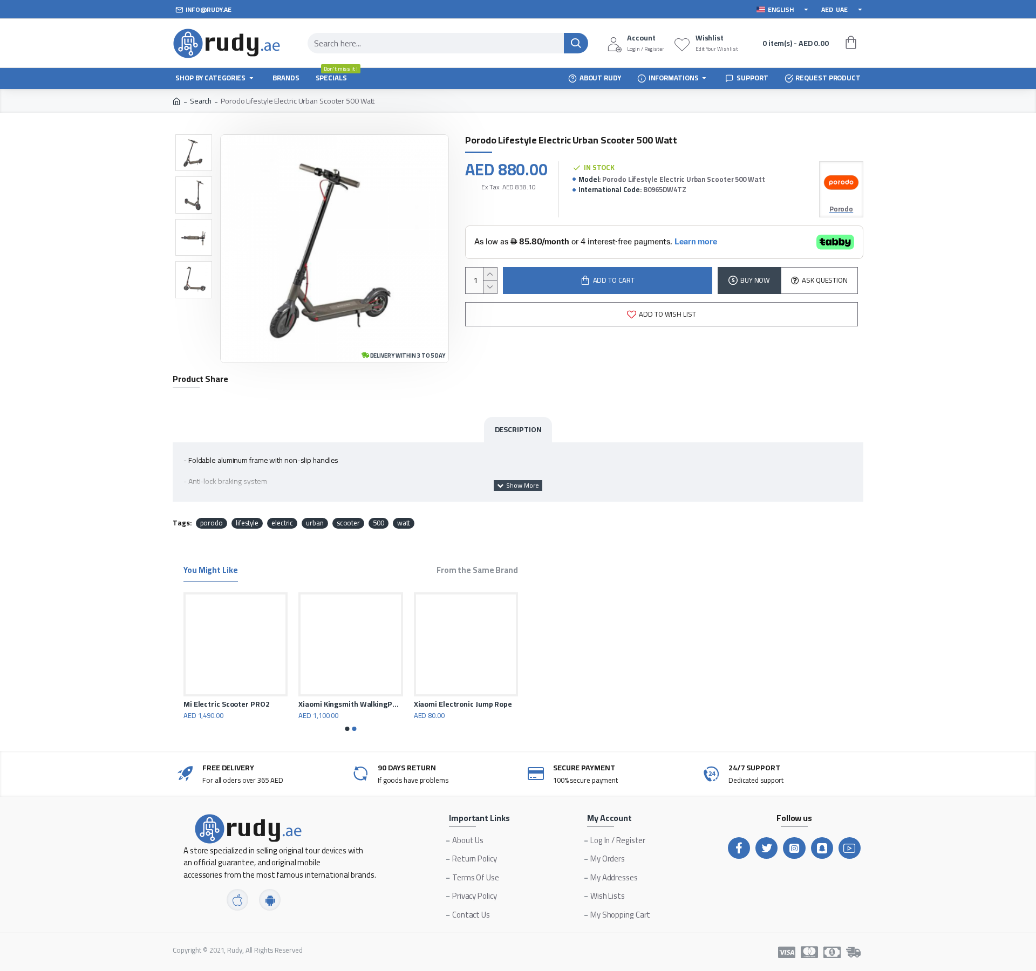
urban (315, 523)
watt (404, 523)
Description (518, 429)
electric (282, 523)
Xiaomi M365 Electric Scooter (280, 704)
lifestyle (247, 523)
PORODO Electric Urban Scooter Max (397, 704)
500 (378, 523)
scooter (348, 523)
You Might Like (210, 571)
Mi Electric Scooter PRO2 (503, 704)
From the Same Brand (477, 571)
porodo (211, 523)
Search (201, 101)
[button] (347, 729)
